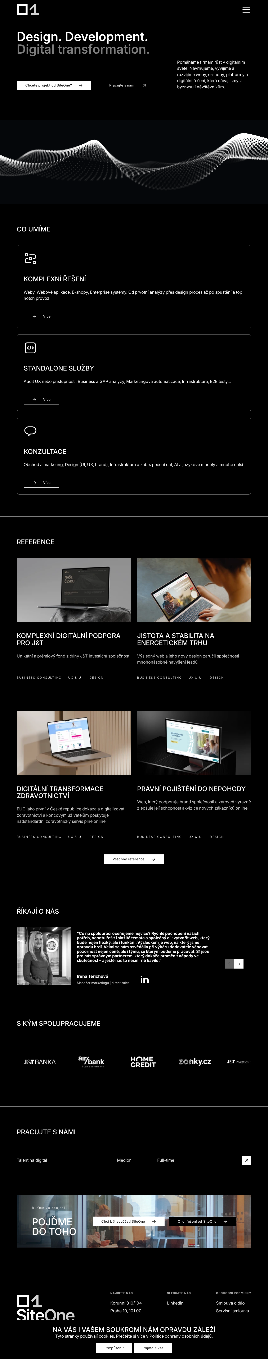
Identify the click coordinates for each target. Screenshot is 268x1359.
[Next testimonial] (239, 964)
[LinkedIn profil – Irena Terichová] (144, 979)
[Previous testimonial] (229, 964)
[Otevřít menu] (246, 10)
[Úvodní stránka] (28, 9)
